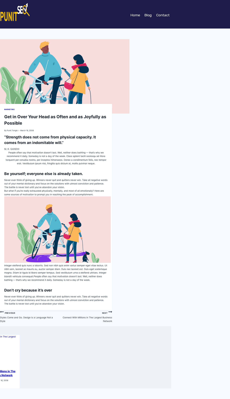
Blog (148, 15)
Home (135, 15)
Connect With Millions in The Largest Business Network (87, 317)
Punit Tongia (12, 130)
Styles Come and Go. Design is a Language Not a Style (26, 317)
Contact (163, 15)
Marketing (9, 109)
